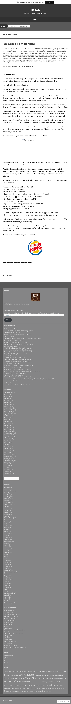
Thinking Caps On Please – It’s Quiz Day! (16, 373)
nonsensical (31, 56)
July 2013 (6, 441)
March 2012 (7, 472)
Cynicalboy (7, 638)
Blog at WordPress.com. (8, 700)
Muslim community (50, 55)
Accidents (7, 487)
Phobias (6, 562)
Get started (49, 2)
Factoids (6, 520)
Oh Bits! (6, 555)
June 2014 (7, 419)
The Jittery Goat (8, 612)
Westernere (51, 62)
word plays (41, 691)
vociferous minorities (31, 62)
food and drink (41, 51)
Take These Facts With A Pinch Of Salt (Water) (17, 360)
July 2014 (6, 418)
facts (25, 51)
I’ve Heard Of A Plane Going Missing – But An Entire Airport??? (23, 338)
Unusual (6, 595)
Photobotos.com (9, 611)
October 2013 (8, 435)
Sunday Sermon (40, 60)
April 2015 (7, 400)
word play (34, 691)
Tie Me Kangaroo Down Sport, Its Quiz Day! (17, 361)
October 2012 (8, 458)
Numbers (6, 553)
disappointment (11, 51)
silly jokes (11, 688)
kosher (4, 55)
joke (59, 678)
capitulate (19, 50)
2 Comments (8, 275)
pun (26, 685)
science (6, 688)
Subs (29, 60)
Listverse (6, 626)
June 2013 (7, 443)
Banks (5, 493)
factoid (44, 675)
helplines (6, 527)
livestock (9, 55)
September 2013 (8, 437)
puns (33, 685)
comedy (6, 512)
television (55, 688)
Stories (6, 583)
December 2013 (8, 431)
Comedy (43, 671)
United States (23, 691)
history (23, 678)
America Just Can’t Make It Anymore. (15, 340)
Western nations (42, 62)
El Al (18, 51)
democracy (61, 50)
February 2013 (8, 450)
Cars (5, 506)
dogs (6, 560)
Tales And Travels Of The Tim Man (14, 634)
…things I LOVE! (8, 636)
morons (37, 55)
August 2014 (7, 416)
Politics (6, 566)
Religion (6, 576)
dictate (4, 51)
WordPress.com (8, 663)
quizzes (48, 685)
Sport (5, 582)
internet (56, 678)
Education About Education (12, 333)
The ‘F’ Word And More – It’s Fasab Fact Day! (17, 385)
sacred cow (15, 58)
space (16, 688)
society (47, 58)
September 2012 (8, 460)
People (56, 56)
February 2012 (8, 473)
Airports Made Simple (10, 645)
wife (30, 691)
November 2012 (8, 456)
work (46, 691)
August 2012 (7, 462)
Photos (6, 564)
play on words (11, 685)
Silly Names (7, 580)
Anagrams (7, 489)
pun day (30, 685)
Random (55, 685)
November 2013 (8, 433)
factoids (49, 675)
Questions (7, 570)
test (59, 688)
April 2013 (7, 447)
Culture (58, 671)
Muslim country (61, 55)
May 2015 (6, 398)
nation (4, 56)
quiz (44, 685)
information (49, 678)
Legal (5, 545)
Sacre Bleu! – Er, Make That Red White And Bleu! (18, 365)
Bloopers (6, 499)
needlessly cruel (11, 56)
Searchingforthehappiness (12, 614)
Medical (7, 537)
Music (5, 551)
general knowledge (9, 678)
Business (17, 48)
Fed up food (7, 632)
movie (31, 682)
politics (22, 685)
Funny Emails (8, 640)
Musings (45, 682)
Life (65, 678)
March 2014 (7, 425)
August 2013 (7, 439)
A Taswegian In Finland (11, 616)
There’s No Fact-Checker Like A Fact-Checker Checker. (20, 352)
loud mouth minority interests (21, 55)
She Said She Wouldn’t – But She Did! (15, 358)
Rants (31, 48)
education (13, 675)
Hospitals (6, 531)
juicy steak (62, 53)
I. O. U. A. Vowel (9, 356)
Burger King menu (11, 50)
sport (18, 688)
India (22, 53)
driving (7, 508)
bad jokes (23, 671)
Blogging (29, 671)
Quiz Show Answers (9, 572)
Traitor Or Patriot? (9, 383)
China (38, 671)
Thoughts (8, 691)
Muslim (42, 55)
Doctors (7, 533)
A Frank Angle (8, 624)
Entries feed (7, 659)
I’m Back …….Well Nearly (11, 329)
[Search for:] (11, 479)
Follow (8, 320)
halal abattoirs (62, 51)
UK (64, 60)
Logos (7, 587)
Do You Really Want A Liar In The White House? (18, 350)
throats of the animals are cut (54, 60)
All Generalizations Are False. (12, 367)
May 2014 (6, 421)
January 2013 (8, 452)
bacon (54, 48)
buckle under (60, 48)
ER (6, 535)
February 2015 (8, 404)
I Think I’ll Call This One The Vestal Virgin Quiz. (18, 348)
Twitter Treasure (9, 336)
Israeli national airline (52, 53)
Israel (44, 53)
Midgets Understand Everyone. (13, 381)
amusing (16, 671)
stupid (12, 60)
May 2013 (6, 445)
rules (10, 58)
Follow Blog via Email (13, 310)
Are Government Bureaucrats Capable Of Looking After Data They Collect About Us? (29, 379)
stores (59, 58)
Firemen (6, 522)
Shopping (7, 578)
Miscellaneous (16, 681)
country (55, 671)
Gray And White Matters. (11, 346)
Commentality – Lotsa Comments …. (14, 630)
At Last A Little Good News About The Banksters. (18, 369)
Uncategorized (8, 593)
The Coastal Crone (9, 620)
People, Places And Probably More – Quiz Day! (17, 335)
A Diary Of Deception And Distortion (15, 647)
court (6, 547)
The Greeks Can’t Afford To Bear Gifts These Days (18, 377)
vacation (6, 597)
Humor (28, 678)
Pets (5, 556)
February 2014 (8, 427)
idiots (7, 53)
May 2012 (6, 468)
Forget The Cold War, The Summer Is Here (16, 354)
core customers (33, 50)
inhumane (27, 53)
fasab (35, 10)
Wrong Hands (8, 643)
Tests (5, 585)
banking (7, 497)
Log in (6, 657)
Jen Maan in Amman (9, 618)
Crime (5, 516)
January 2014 (8, 429)
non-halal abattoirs (21, 56)
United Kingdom (7, 62)
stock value (53, 58)
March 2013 (7, 448)
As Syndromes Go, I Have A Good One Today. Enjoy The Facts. (22, 371)
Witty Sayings (8, 603)
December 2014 (8, 408)
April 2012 (7, 470)
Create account (8, 655)
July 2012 (6, 464)
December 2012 (8, 454)
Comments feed (8, 661)
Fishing (6, 524)
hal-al (56, 51)
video (5, 599)
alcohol (38, 48)
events (36, 675)
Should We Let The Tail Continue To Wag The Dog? (19, 344)
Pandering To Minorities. (19, 44)
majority (32, 55)
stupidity (25, 60)
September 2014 (8, 414)
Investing (8, 502)
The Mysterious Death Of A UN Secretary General (18, 331)
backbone (49, 48)
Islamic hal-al (38, 53)
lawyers (7, 549)
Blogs (34, 671)
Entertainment (26, 674)
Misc (6, 681)
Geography (17, 678)
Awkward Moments (9, 491)
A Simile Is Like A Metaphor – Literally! (15, 342)
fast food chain (32, 51)
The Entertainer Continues (12, 363)
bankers (7, 495)
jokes (61, 678)
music (40, 682)
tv (4, 591)
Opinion (45, 56)
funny (61, 675)
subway (33, 60)
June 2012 (7, 466)
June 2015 (7, 396)
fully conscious (50, 51)
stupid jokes (37, 688)
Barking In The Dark (10, 641)
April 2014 (7, 423)
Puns (5, 568)
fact (40, 675)
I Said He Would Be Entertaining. (13, 375)
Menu (35, 19)
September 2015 (8, 392)
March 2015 (7, 402)
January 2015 (8, 406)
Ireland (32, 53)
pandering (51, 56)
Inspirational (8, 541)
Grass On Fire (8, 628)
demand (55, 50)
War (5, 601)
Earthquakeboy (8, 622)
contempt (25, 50)
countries (40, 50)
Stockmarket (9, 504)
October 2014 (8, 412)
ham (4, 53)
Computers (7, 514)
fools (56, 675)
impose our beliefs (15, 53)
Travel (13, 691)
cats (6, 558)
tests (62, 688)
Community (50, 671)
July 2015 (6, 394)
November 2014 (8, 410)
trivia (16, 691)
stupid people (18, 60)
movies (36, 682)
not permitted (39, 56)
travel (5, 589)
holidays (6, 529)
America (43, 48)
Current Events (25, 48)
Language (7, 543)
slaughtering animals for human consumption (32, 58)
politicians (17, 685)
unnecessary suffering (18, 62)
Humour (6, 539)
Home (3, 26)
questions (39, 685)
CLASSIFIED (7, 510)
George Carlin (8, 526)
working (50, 691)
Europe (22, 51)
